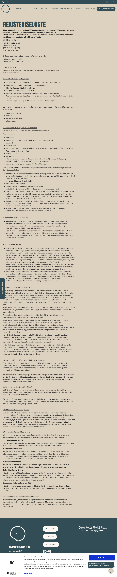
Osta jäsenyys (51, 544)
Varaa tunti (50, 537)
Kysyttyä (77, 9)
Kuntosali (33, 9)
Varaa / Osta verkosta (106, 9)
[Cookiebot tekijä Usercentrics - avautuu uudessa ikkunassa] (12, 573)
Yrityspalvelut (66, 9)
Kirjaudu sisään (110, 2)
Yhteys (86, 9)
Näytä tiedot (28, 573)
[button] (2, 288)
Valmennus (53, 9)
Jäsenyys (43, 9)
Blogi (93, 9)
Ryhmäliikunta (21, 9)
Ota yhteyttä (50, 529)
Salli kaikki (101, 558)
